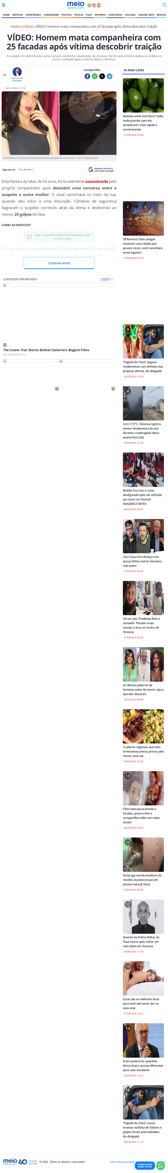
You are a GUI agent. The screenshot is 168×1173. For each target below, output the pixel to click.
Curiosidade (51, 14)
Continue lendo (59, 263)
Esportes (100, 14)
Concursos (115, 14)
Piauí (89, 14)
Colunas (130, 14)
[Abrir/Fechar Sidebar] (4, 5)
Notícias (17, 14)
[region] (143, 171)
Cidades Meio (146, 14)
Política (66, 14)
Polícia (78, 14)
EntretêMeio (33, 14)
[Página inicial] (75, 5)
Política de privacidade (122, 1161)
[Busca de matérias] (164, 6)
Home (6, 14)
